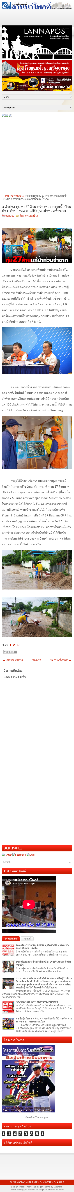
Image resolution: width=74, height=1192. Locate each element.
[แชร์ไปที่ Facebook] (15, 652)
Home (6, 195)
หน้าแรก (36, 660)
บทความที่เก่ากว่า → (60, 660)
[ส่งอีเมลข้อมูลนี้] (5, 652)
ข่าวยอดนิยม (11, 938)
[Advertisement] (37, 155)
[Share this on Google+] (18, 645)
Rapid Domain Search (53, 1190)
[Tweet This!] (14, 645)
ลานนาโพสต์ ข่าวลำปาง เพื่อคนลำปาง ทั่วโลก (41, 1182)
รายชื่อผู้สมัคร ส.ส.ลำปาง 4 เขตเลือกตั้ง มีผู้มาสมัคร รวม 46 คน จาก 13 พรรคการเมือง (44, 1020)
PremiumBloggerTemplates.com (26, 1190)
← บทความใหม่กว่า (13, 660)
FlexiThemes (27, 1187)
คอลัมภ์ (27, 938)
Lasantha (58, 1187)
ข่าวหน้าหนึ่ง (17, 195)
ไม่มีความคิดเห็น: (29, 215)
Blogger (44, 1117)
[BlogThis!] (8, 652)
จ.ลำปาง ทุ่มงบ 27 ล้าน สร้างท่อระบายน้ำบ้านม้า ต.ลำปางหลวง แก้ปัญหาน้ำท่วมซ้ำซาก (36, 208)
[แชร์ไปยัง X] (12, 652)
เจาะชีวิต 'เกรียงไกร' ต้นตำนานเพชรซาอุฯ (37, 1002)
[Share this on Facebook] (10, 645)
